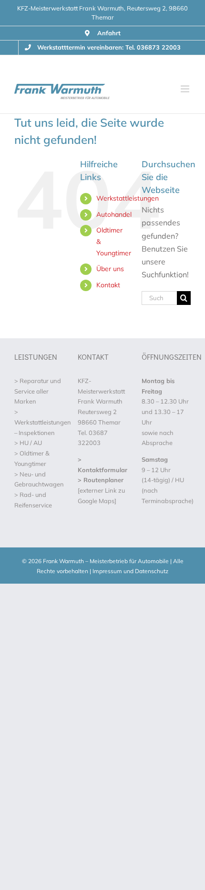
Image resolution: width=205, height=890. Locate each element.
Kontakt (108, 285)
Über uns (110, 268)
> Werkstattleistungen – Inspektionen (42, 422)
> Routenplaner (100, 480)
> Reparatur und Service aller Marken (37, 391)
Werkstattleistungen (127, 198)
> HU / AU (28, 442)
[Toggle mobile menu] (186, 89)
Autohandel (114, 214)
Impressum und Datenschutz (130, 571)
